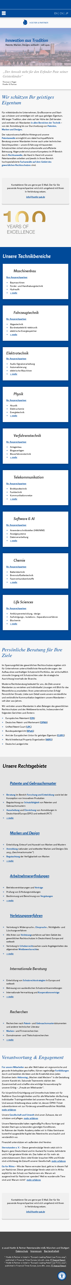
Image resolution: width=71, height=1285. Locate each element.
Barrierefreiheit (51, 1251)
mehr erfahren (9, 1109)
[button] (35, 4)
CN (61, 13)
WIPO (49, 739)
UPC (29, 726)
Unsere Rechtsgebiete (25, 766)
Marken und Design (25, 832)
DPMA (44, 722)
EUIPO (61, 735)
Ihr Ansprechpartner (16, 318)
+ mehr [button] (13, 292)
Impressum (36, 1251)
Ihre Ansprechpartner (16, 277)
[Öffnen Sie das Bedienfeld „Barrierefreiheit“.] (61, 1275)
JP (66, 13)
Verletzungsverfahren (26, 915)
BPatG (30, 730)
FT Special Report (57, 1260)
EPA (32, 718)
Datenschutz (22, 1251)
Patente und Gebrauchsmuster (33, 783)
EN (56, 13)
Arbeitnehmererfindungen (29, 875)
